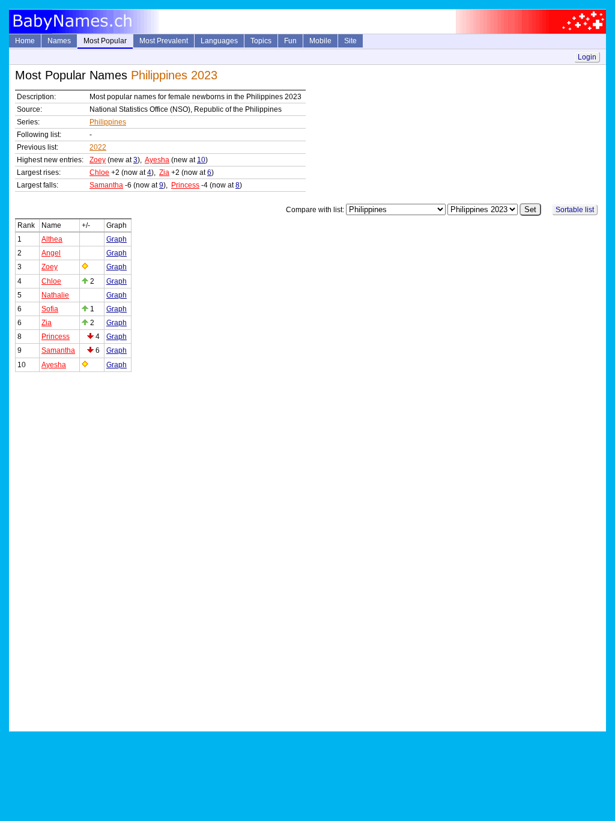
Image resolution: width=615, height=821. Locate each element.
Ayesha (157, 160)
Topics (260, 41)
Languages (219, 41)
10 (201, 160)
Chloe (99, 172)
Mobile (320, 41)
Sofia (49, 309)
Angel (51, 253)
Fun (290, 41)
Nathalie (55, 295)
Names (59, 41)
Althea (51, 239)
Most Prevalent (163, 41)
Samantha (106, 185)
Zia (164, 172)
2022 (97, 147)
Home (25, 41)
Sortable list (575, 210)
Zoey (97, 160)
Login (587, 57)
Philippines (107, 122)
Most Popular (105, 41)
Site (350, 41)
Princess (185, 185)
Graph (116, 239)
